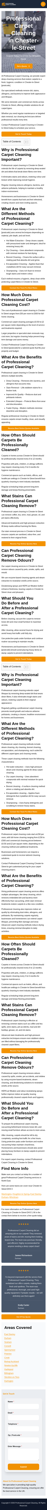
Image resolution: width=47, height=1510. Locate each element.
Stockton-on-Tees (11, 1377)
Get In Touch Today (23, 134)
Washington (6, 1194)
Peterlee (8, 1354)
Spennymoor (9, 1350)
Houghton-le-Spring (21, 1194)
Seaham (8, 1342)
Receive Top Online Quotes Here (23, 544)
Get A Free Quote (23, 1317)
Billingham (8, 1373)
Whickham (13, 1197)
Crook (7, 1358)
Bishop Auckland (11, 1362)
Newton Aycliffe (11, 1365)
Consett (7, 1346)
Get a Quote (22, 66)
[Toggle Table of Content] (25, 142)
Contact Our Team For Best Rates (23, 288)
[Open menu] (43, 4)
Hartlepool (8, 1369)
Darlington (8, 1381)
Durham (4, 1197)
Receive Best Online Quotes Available (23, 428)
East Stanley (35, 1194)
